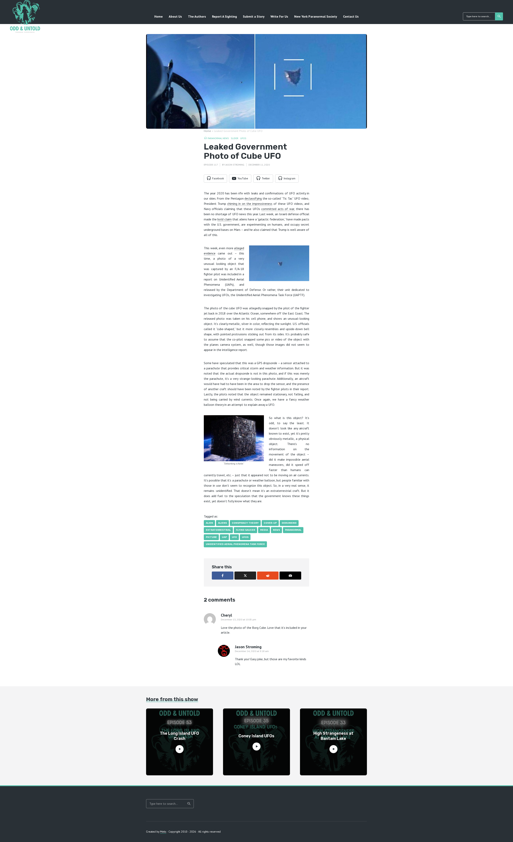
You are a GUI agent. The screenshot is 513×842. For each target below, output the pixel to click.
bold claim (224, 219)
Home (158, 16)
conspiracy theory (245, 522)
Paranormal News (218, 138)
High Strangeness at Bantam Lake (333, 736)
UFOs (243, 138)
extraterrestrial (218, 530)
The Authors (197, 16)
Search (499, 16)
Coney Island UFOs (256, 735)
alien (209, 522)
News (276, 530)
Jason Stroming (234, 164)
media (264, 530)
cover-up (270, 522)
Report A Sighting (224, 16)
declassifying (253, 198)
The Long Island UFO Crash (179, 736)
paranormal (293, 530)
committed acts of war (277, 209)
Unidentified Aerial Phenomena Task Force (235, 544)
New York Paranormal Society (315, 16)
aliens (222, 522)
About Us (175, 16)
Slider (234, 138)
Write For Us (279, 16)
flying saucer (245, 530)
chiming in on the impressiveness (249, 204)
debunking (289, 522)
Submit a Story (254, 16)
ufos (245, 537)
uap (224, 537)
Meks (163, 831)
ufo (234, 537)
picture (211, 537)
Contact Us (351, 16)
